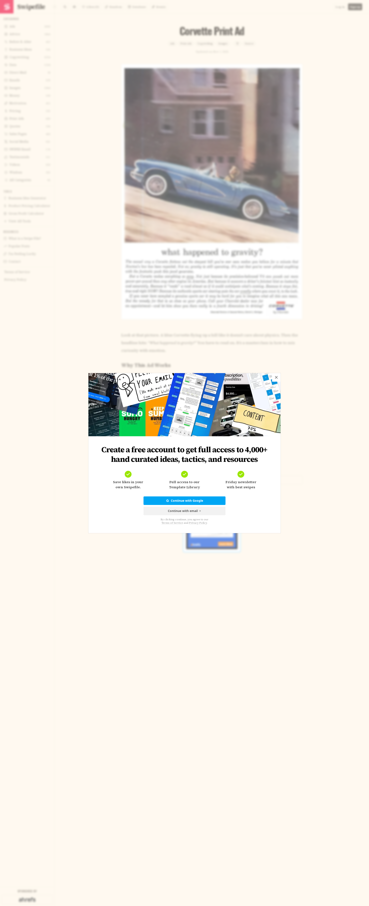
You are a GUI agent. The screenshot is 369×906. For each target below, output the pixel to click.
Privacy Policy (198, 523)
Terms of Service (172, 523)
